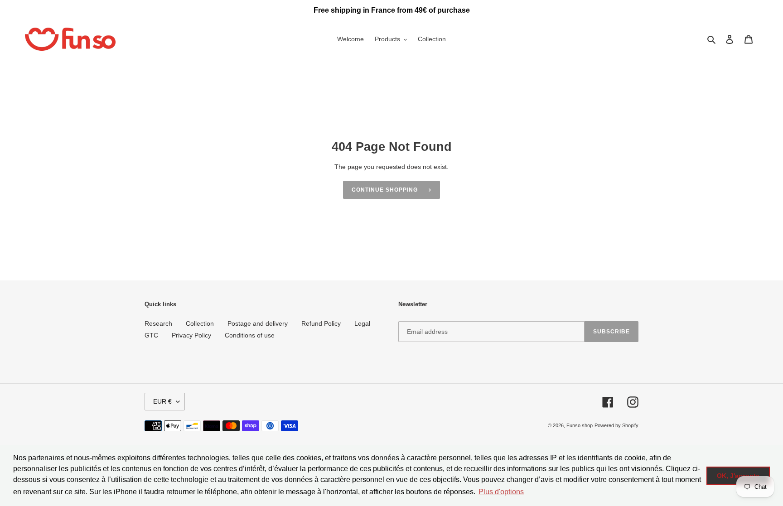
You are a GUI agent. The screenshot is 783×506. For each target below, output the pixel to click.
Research (158, 323)
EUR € (162, 401)
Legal (362, 323)
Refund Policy (321, 323)
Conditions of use (250, 335)
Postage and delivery (257, 323)
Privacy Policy (191, 335)
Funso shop (579, 425)
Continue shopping (384, 190)
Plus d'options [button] (501, 492)
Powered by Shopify (616, 425)
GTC (151, 335)
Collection (200, 323)
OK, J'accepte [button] (738, 475)
